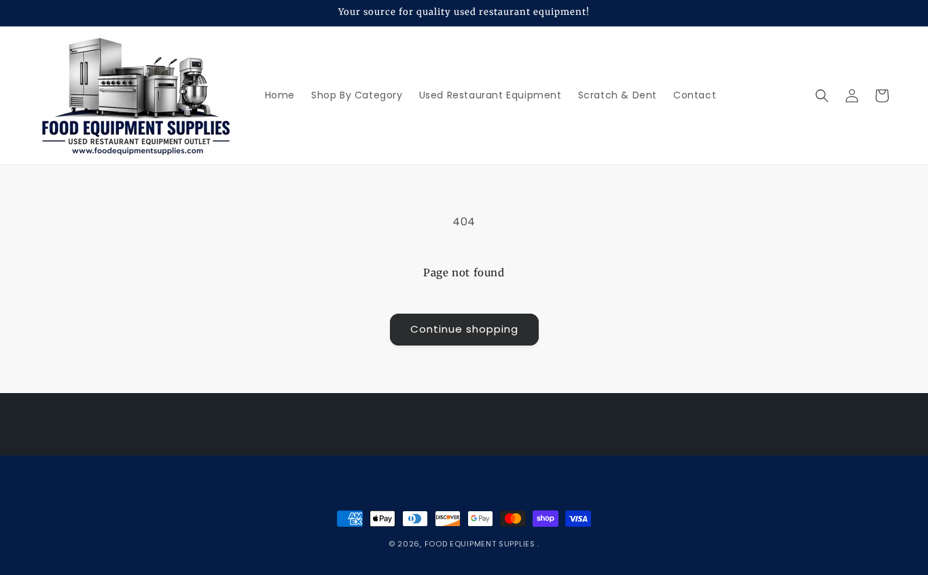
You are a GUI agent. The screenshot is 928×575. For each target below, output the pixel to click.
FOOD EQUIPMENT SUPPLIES (481, 543)
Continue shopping (464, 329)
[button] (822, 96)
